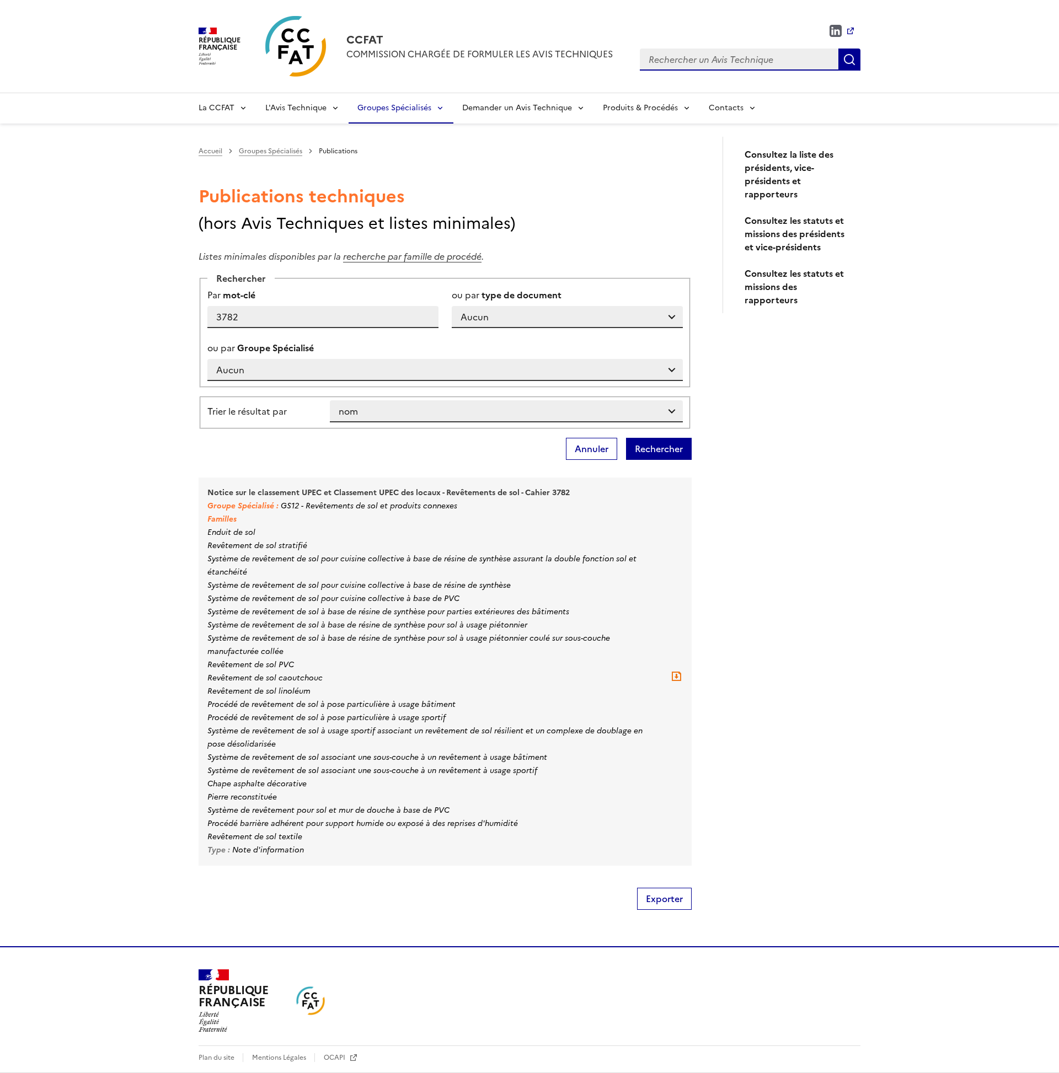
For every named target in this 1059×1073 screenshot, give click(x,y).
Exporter (664, 898)
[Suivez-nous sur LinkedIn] (841, 31)
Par (231, 295)
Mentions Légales (280, 1058)
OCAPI (335, 1058)
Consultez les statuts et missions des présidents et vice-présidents (794, 234)
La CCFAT (216, 108)
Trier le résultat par (247, 411)
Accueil (210, 151)
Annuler (591, 448)
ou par (506, 295)
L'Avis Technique (296, 108)
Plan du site (217, 1058)
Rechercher (849, 60)
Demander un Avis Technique (517, 108)
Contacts (726, 108)
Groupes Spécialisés (394, 108)
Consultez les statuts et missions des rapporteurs (794, 287)
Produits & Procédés (640, 108)
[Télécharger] (676, 680)
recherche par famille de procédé (412, 256)
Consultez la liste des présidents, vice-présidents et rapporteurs (789, 174)
